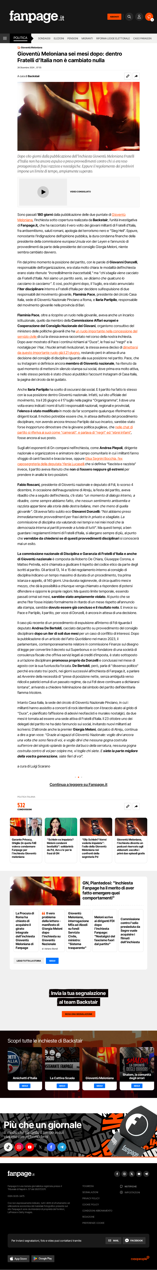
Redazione (88, 1216)
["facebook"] (51, 1147)
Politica (20, 38)
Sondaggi (44, 38)
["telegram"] (61, 1147)
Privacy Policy (91, 1198)
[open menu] (5, 38)
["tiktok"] (8, 1147)
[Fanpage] (21, 1174)
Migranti (87, 38)
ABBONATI (114, 17)
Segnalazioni (90, 1192)
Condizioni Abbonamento (97, 1210)
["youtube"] (29, 1147)
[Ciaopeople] (140, 1259)
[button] (136, 76)
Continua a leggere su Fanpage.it (78, 784)
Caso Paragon (142, 38)
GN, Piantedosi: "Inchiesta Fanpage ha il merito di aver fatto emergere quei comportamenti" (108, 890)
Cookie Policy (90, 1204)
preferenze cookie (93, 1222)
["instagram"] (19, 1147)
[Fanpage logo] (32, 16)
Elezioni (59, 38)
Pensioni (72, 38)
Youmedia (88, 1186)
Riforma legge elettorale (113, 38)
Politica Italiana (26, 797)
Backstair (34, 76)
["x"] (40, 1147)
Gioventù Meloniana (31, 47)
